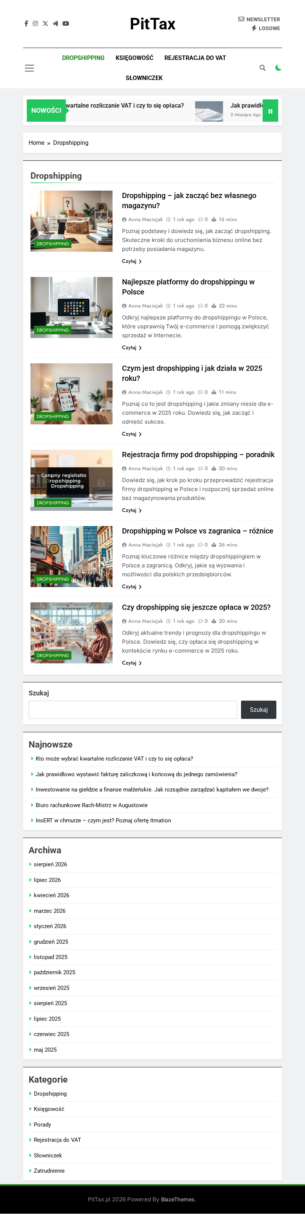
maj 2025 (45, 1049)
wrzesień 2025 (51, 988)
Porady (42, 1124)
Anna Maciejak (145, 219)
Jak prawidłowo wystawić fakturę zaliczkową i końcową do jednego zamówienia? (136, 774)
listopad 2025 (50, 957)
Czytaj (129, 261)
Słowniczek (144, 78)
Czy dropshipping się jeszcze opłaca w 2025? (196, 607)
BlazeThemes (178, 1199)
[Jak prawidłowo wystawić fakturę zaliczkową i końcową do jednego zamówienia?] (198, 115)
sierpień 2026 (50, 864)
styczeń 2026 (50, 926)
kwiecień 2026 (51, 895)
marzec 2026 (49, 911)
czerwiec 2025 (51, 1034)
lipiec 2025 (47, 1019)
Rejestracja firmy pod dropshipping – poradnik (198, 454)
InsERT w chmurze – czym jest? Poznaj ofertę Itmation (103, 820)
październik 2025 (54, 972)
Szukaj (39, 693)
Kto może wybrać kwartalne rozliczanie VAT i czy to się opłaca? (88, 105)
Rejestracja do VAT (195, 57)
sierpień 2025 (50, 1003)
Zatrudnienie (49, 1170)
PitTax (153, 24)
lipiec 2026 (47, 880)
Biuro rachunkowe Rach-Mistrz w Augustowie (92, 805)
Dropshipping (83, 57)
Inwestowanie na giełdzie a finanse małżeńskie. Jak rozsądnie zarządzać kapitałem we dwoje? (152, 789)
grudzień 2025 (51, 942)
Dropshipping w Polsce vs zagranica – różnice (197, 530)
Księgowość (134, 57)
